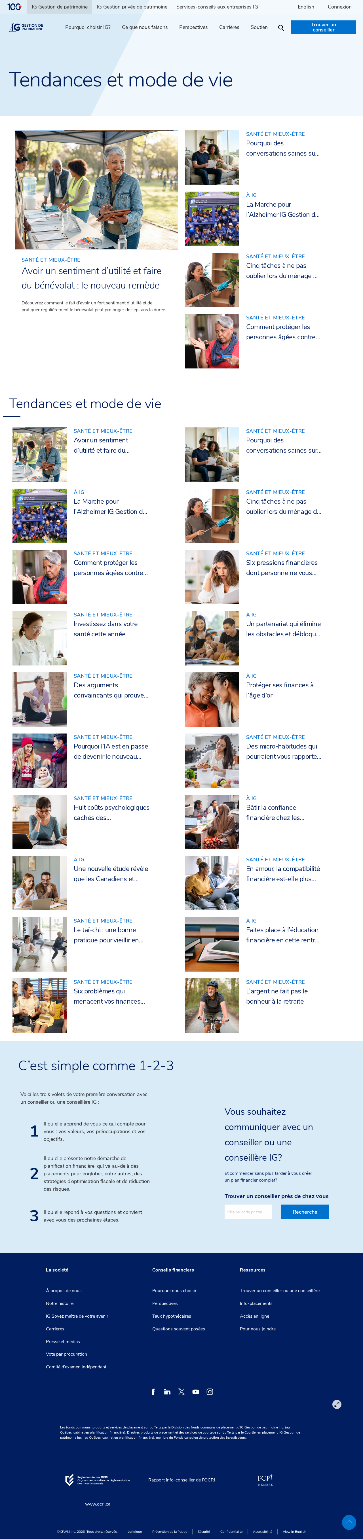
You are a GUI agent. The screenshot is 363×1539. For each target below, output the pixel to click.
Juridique (135, 1531)
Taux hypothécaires (171, 1316)
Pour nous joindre (258, 1329)
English (306, 6)
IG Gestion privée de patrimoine (132, 6)
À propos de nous (64, 1291)
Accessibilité (262, 1531)
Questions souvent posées (178, 1329)
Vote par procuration (66, 1354)
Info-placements (256, 1303)
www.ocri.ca (97, 1504)
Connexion (340, 6)
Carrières (229, 27)
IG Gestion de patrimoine (60, 6)
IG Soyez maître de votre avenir (77, 1316)
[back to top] (349, 1522)
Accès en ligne (254, 1316)
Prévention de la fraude (169, 1531)
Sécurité (204, 1531)
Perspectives (193, 27)
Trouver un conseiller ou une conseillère (280, 1291)
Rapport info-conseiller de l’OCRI (181, 1480)
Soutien (259, 27)
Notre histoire (59, 1303)
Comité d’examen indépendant (76, 1367)
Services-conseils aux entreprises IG (217, 6)
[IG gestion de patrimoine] (31, 27)
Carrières (55, 1329)
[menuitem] (17, 7)
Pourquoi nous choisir (174, 1291)
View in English (294, 1531)
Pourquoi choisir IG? (88, 27)
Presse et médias (63, 1342)
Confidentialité (231, 1531)
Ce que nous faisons (145, 27)
